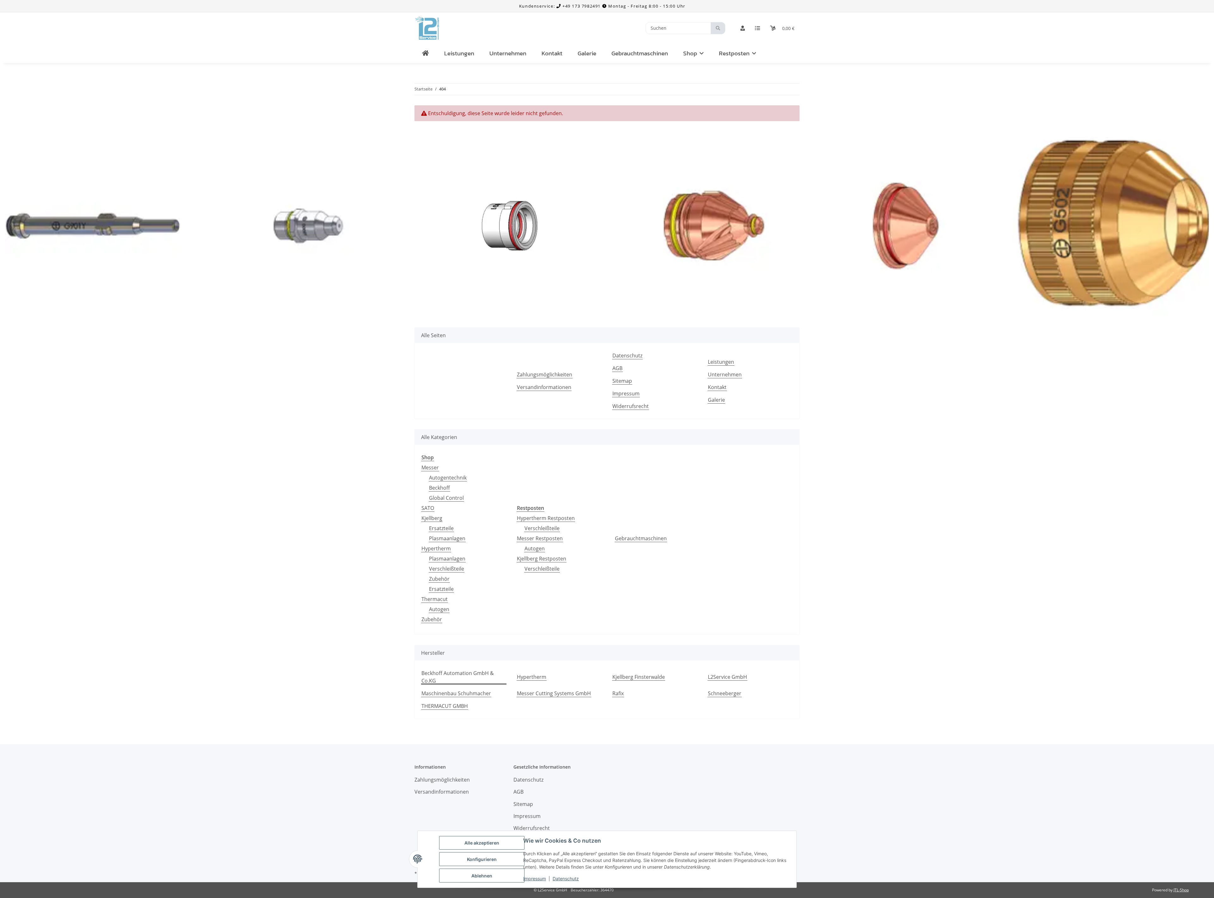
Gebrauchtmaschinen (641, 538)
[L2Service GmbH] (425, 53)
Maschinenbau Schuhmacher (456, 693)
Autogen (439, 609)
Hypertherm (436, 548)
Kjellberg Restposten (541, 558)
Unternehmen (507, 53)
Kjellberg (431, 518)
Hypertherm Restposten (546, 518)
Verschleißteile (446, 568)
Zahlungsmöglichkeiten (544, 374)
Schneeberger (724, 693)
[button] (742, 28)
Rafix (618, 693)
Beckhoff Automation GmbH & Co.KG (457, 677)
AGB (617, 368)
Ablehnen (481, 875)
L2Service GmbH (727, 676)
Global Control (446, 497)
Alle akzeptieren (481, 842)
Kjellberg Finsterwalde (638, 676)
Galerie (587, 53)
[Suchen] (718, 28)
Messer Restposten (540, 538)
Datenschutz (566, 878)
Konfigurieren (482, 859)
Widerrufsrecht (630, 406)
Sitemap (622, 380)
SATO (427, 508)
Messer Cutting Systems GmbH (554, 693)
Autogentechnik (448, 477)
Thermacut (434, 599)
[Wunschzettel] (757, 28)
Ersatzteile (441, 528)
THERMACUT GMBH (444, 706)
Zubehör (439, 578)
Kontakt (552, 53)
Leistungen (459, 53)
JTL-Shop (1181, 890)
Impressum (534, 878)
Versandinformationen (544, 387)
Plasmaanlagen (447, 538)
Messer (430, 467)
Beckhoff (439, 487)
